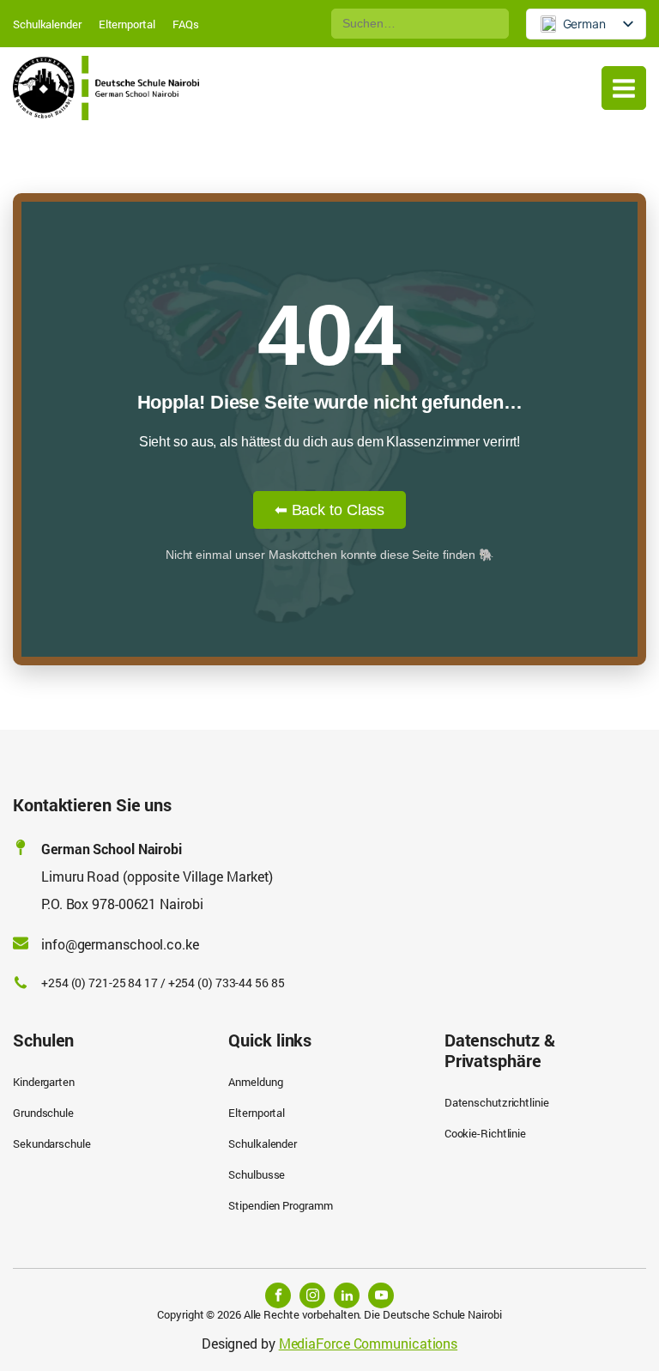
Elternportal (127, 24)
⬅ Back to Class (330, 510)
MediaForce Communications (368, 1343)
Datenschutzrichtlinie (496, 1102)
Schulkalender (47, 24)
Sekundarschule (52, 1143)
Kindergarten (44, 1081)
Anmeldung (255, 1081)
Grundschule (43, 1112)
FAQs (186, 24)
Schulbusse (256, 1174)
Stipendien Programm (280, 1205)
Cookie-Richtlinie (485, 1133)
